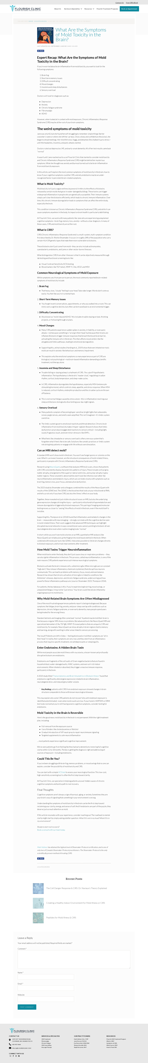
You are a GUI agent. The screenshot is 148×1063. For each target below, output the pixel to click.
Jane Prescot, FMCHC (80, 1041)
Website (21, 995)
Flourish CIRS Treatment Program (116, 1039)
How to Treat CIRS (112, 1047)
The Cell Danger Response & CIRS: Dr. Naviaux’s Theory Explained (76, 888)
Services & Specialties (72, 9)
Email (20, 984)
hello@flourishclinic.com (21, 1048)
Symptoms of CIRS (112, 1043)
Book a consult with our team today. (51, 830)
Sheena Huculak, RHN (80, 1045)
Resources (88, 9)
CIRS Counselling (46, 1045)
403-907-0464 (16, 1044)
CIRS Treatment (45, 1039)
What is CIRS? (110, 1041)
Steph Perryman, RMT (80, 1047)
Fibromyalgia (45, 1041)
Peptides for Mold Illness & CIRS (61, 917)
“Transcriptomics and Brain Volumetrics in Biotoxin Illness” (76, 676)
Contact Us (119, 3)
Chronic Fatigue (46, 1043)
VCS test (62, 772)
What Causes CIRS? (112, 1045)
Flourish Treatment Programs (107, 9)
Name (20, 972)
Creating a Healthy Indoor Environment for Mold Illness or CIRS (75, 903)
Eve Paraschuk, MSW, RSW (81, 1043)
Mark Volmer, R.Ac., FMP (81, 1039)
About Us (57, 9)
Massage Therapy (46, 1047)
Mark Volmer (42, 847)
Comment (22, 949)
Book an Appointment (129, 9)
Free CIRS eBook (132, 3)
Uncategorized (43, 867)
